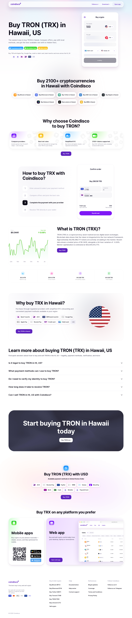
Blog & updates (93, 585)
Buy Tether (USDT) (55, 592)
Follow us (95, 4)
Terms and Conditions (95, 592)
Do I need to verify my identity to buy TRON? (32, 379)
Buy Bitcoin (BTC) (54, 585)
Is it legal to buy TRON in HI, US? (25, 363)
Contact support (74, 592)
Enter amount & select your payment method (48, 188)
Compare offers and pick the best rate (45, 195)
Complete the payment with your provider (46, 203)
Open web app (55, 560)
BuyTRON (66, 153)
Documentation (74, 585)
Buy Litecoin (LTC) (55, 602)
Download (105, 4)
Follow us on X (112, 585)
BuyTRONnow (66, 440)
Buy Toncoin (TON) (55, 595)
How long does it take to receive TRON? (29, 387)
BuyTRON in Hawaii (24, 331)
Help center (72, 588)
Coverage (91, 588)
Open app (117, 4)
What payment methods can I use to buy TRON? (34, 371)
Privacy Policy (92, 595)
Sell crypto (52, 606)
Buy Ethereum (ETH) (55, 588)
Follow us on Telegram (115, 588)
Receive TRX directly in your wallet (43, 210)
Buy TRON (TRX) (54, 599)
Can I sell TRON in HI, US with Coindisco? (30, 395)
